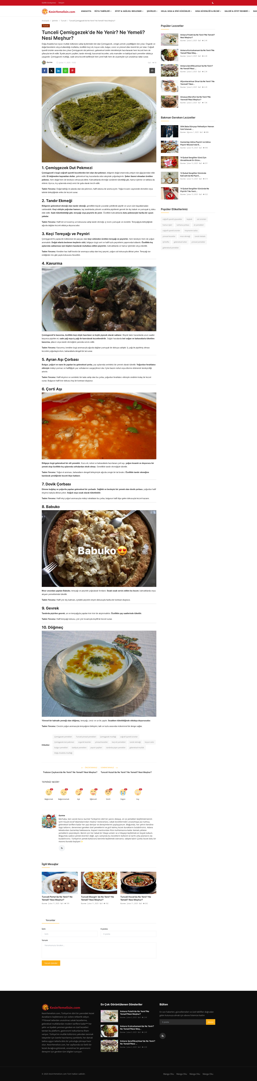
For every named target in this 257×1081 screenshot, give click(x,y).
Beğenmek (49, 799)
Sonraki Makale (107, 767)
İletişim (61, 2)
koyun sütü (149, 742)
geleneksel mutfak (137, 747)
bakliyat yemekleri (79, 747)
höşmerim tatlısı (191, 230)
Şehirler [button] (151, 11)
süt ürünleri (201, 219)
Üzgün (122, 799)
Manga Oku (168, 1074)
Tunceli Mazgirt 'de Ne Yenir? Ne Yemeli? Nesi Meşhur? (97, 898)
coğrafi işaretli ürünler (129, 736)
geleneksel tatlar (180, 242)
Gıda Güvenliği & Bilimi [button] (207, 11)
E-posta (104, 929)
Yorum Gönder (51, 963)
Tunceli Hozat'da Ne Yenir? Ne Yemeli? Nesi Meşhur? (126, 772)
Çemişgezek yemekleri (63, 736)
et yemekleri (199, 225)
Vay (137, 799)
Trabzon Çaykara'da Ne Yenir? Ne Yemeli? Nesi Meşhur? (70, 772)
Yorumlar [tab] (50, 920)
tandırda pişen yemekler (115, 747)
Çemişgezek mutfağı (108, 736)
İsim (44, 929)
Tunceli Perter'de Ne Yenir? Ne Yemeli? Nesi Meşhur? (57, 898)
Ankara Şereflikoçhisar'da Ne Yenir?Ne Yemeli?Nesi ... (196, 67)
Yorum (45, 940)
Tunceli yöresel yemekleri (86, 736)
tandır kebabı (200, 236)
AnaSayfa (86, 11)
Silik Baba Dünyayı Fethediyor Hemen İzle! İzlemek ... (197, 127)
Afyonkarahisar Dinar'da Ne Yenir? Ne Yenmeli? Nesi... (197, 82)
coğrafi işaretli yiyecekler (172, 219)
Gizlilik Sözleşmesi (49, 2)
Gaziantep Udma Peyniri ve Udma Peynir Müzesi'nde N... (195, 143)
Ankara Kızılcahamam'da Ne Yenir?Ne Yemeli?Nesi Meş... (197, 51)
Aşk (78, 799)
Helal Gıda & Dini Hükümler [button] (175, 11)
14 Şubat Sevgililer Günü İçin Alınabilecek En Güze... (193, 158)
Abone (210, 1022)
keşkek (189, 219)
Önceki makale (90, 767)
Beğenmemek (63, 799)
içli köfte (166, 242)
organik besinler (84, 742)
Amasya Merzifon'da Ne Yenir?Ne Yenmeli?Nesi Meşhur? (195, 98)
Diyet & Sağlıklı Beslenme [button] (128, 11)
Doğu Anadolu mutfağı (63, 753)
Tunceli (63, 20)
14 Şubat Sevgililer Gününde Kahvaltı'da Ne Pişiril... (193, 174)
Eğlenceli (93, 799)
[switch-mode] (213, 3)
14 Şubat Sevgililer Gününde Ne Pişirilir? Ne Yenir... (194, 189)
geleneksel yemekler (171, 247)
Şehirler (55, 20)
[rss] (163, 1036)
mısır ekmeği (185, 236)
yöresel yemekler (198, 242)
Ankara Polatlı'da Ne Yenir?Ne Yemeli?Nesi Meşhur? (197, 36)
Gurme (62, 815)
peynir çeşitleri (96, 747)
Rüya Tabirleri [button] (102, 11)
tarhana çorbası (183, 225)
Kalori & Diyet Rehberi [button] (236, 11)
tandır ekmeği (135, 742)
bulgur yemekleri (61, 747)
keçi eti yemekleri (119, 742)
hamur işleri (167, 225)
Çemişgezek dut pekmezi (64, 742)
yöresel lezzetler (101, 742)
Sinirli (108, 799)
